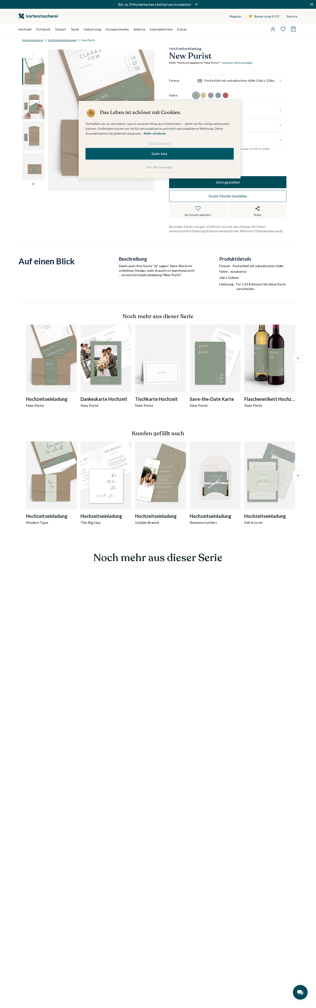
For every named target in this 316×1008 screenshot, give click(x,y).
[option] (196, 95)
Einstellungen (159, 143)
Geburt (60, 29)
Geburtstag (92, 29)
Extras (182, 29)
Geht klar (159, 154)
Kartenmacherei (32, 40)
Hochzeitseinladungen (62, 40)
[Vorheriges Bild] (33, 54)
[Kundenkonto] (273, 29)
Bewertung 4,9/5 (266, 16)
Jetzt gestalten (228, 182)
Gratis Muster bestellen (227, 196)
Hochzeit (25, 29)
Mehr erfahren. (155, 133)
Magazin (235, 16)
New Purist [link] (88, 40)
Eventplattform (161, 29)
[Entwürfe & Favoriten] (283, 29)
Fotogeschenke (117, 29)
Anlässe (139, 29)
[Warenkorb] (293, 29)
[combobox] (239, 80)
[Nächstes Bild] (33, 184)
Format (174, 81)
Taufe (75, 29)
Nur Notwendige (159, 167)
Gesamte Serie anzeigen (237, 63)
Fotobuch (43, 29)
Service (292, 16)
